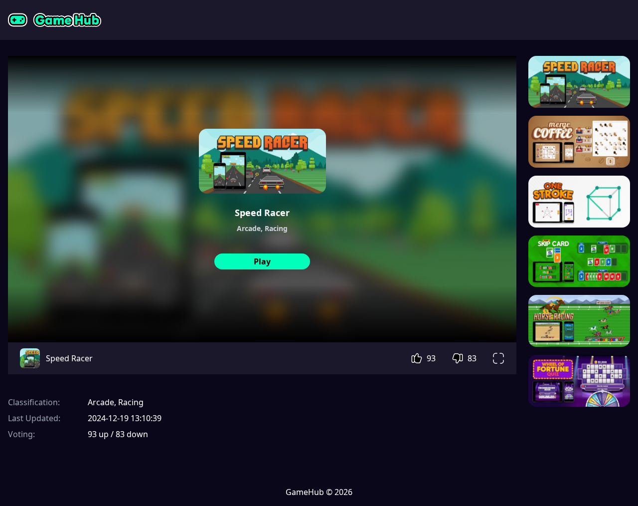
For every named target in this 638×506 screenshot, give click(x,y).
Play (262, 261)
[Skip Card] (579, 261)
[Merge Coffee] (579, 142)
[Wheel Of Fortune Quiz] (579, 381)
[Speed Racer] (579, 82)
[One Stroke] (579, 202)
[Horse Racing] (579, 321)
